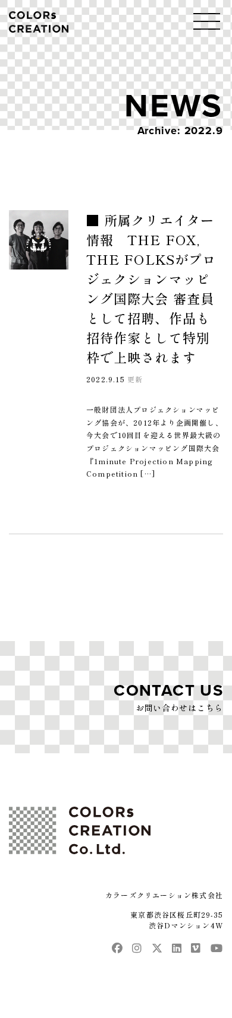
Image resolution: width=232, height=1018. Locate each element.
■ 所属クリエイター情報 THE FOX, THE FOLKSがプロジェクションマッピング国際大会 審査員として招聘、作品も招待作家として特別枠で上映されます (151, 288)
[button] (206, 21)
